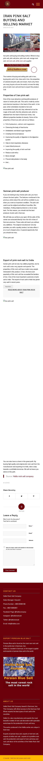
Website (31, 540)
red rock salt (10, 61)
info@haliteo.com (14, 623)
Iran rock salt (8, 27)
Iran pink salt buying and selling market (17, 20)
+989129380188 (19, 604)
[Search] (32, 4)
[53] (21, 43)
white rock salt (21, 61)
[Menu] (37, 4)
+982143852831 (12, 608)
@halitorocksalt (16, 616)
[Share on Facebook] (9, 496)
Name (31, 526)
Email (31, 533)
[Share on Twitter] (22, 496)
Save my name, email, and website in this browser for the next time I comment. (19, 548)
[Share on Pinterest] (34, 496)
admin (7, 483)
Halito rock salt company (23, 476)
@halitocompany (20, 612)
